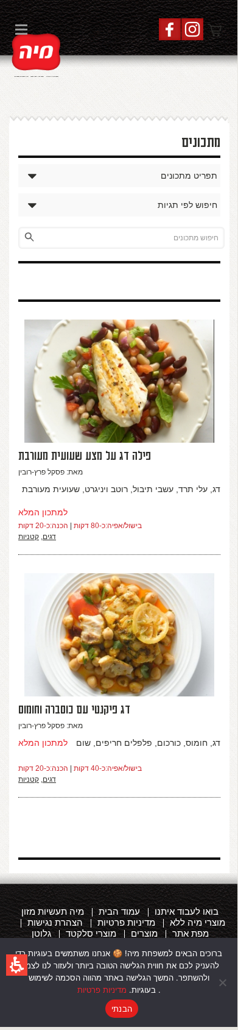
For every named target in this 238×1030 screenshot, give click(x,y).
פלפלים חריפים (124, 743)
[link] (36, 53)
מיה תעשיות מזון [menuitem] (52, 911)
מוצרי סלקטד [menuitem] (91, 933)
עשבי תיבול (153, 489)
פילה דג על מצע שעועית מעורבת (84, 456)
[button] (16, 965)
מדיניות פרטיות (102, 990)
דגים (49, 536)
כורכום (169, 743)
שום (83, 743)
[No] (222, 982)
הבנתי (121, 1009)
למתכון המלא (43, 512)
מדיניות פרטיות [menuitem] (126, 922)
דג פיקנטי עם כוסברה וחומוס (74, 710)
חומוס (197, 743)
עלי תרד (193, 489)
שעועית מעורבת (51, 489)
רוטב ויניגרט (106, 489)
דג (216, 489)
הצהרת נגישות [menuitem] (55, 922)
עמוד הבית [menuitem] (119, 911)
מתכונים (200, 142)
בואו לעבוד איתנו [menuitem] (187, 911)
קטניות (28, 536)
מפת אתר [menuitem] (190, 933)
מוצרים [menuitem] (144, 933)
